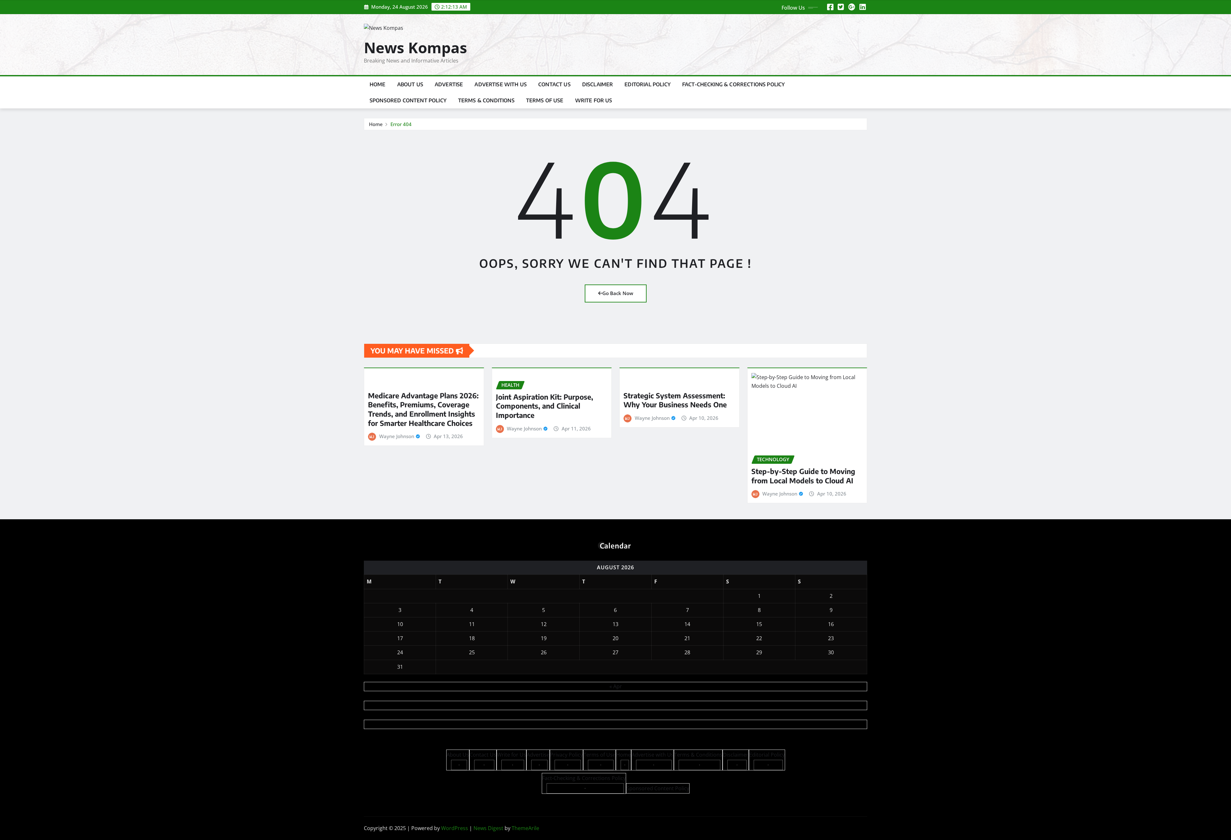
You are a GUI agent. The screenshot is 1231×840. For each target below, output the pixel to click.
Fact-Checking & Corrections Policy (733, 84)
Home (378, 84)
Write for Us (593, 100)
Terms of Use (545, 100)
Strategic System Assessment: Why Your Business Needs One (675, 400)
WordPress (454, 828)
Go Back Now (617, 293)
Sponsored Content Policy (408, 100)
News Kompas (415, 47)
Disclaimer (597, 84)
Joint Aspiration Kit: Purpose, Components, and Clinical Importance (544, 406)
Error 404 (401, 124)
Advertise (449, 84)
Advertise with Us (500, 84)
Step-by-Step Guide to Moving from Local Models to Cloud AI (803, 476)
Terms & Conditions (486, 100)
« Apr (615, 686)
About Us (410, 84)
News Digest (488, 828)
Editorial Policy (647, 84)
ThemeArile (525, 828)
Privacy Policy (566, 754)
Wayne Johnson (396, 436)
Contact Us (554, 84)
